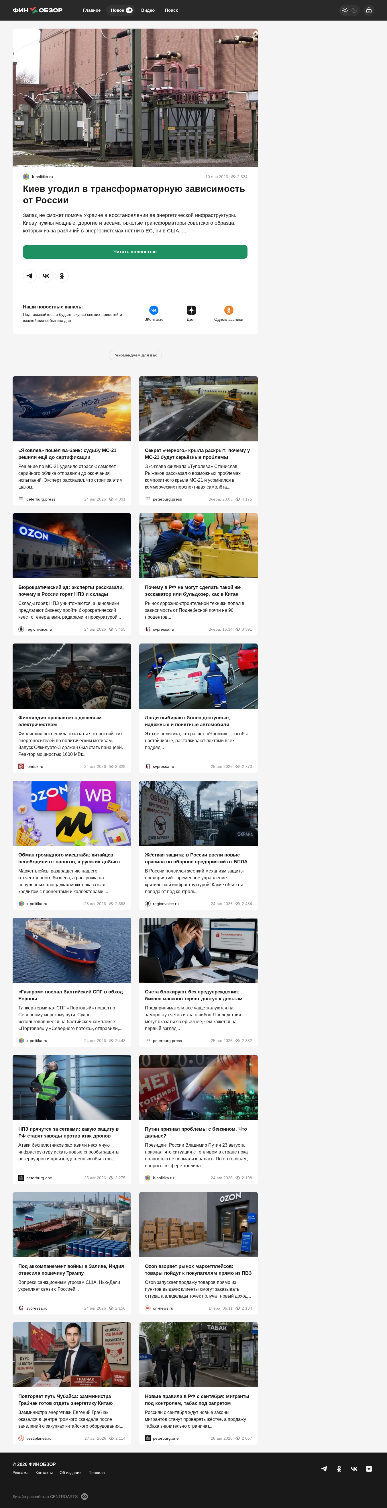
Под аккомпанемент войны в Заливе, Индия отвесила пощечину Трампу (71, 1269)
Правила (97, 1472)
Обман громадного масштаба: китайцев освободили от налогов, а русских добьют (69, 858)
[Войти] (369, 10)
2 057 (247, 1438)
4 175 (247, 499)
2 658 (120, 903)
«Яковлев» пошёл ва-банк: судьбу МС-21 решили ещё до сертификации (67, 453)
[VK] (354, 1469)
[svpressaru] (148, 629)
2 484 (247, 903)
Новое (121, 10)
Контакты (44, 1472)
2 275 (120, 1178)
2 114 (120, 1438)
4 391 (120, 499)
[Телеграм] (324, 1469)
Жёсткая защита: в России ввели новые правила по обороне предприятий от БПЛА (196, 858)
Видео (148, 10)
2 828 (120, 766)
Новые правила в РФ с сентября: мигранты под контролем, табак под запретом (197, 1400)
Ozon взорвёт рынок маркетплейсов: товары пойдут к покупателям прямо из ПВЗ (198, 1269)
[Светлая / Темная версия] (349, 10)
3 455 (120, 629)
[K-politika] (26, 176)
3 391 (247, 629)
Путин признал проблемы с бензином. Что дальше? (196, 1132)
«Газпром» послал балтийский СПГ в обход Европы (70, 995)
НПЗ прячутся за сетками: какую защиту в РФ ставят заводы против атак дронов (68, 1132)
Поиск (171, 10)
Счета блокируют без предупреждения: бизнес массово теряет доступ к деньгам (194, 995)
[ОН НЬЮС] (148, 1308)
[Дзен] (369, 1469)
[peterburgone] (21, 1178)
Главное (92, 10)
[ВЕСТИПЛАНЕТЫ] (21, 1438)
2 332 (247, 1040)
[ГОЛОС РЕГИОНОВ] (21, 629)
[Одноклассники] (339, 1469)
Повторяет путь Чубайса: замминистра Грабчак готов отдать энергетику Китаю (65, 1400)
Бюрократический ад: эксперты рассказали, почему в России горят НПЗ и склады (71, 591)
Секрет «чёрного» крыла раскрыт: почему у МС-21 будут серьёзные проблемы (197, 453)
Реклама (21, 1472)
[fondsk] (21, 766)
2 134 (247, 1308)
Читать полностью (135, 251)
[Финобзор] (37, 10)
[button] (30, 276)
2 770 (247, 766)
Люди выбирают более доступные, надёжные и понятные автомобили (187, 721)
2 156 (120, 1308)
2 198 (247, 1178)
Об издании (71, 1472)
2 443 (120, 1040)
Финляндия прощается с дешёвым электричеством (60, 721)
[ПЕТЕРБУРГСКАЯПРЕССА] (21, 499)
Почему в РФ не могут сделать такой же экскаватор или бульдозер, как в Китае (193, 591)
